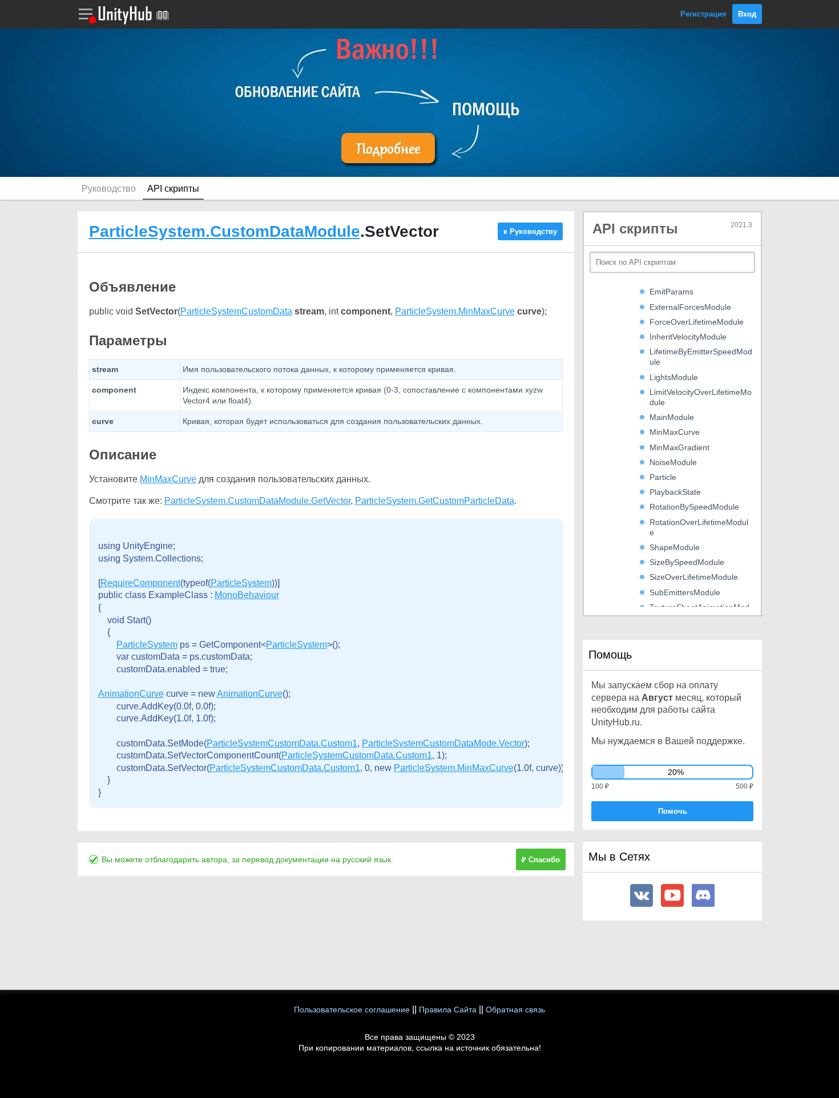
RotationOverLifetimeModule (699, 527)
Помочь (672, 811)
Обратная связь (515, 1009)
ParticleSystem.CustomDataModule (224, 231)
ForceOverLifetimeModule (697, 321)
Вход (747, 14)
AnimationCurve (131, 694)
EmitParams (671, 291)
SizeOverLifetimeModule (694, 577)
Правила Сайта (448, 1009)
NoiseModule (673, 462)
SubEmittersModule (685, 592)
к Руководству (530, 231)
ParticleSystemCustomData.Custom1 (282, 743)
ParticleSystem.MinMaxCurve (455, 311)
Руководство (109, 188)
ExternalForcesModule (690, 307)
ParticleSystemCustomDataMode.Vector (443, 743)
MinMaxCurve (168, 479)
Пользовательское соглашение (352, 1009)
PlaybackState (675, 491)
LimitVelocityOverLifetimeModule (701, 397)
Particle (663, 477)
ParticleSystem (241, 583)
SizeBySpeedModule (687, 562)
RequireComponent (140, 583)
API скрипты (173, 188)
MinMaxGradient (679, 447)
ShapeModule (675, 547)
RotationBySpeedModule (694, 506)
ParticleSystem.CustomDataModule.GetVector (257, 501)
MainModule (672, 417)
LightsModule (674, 377)
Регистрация (703, 14)
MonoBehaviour (247, 595)
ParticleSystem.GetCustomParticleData (434, 501)
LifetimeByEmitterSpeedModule (701, 356)
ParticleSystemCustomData (236, 311)
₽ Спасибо (541, 859)
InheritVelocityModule (688, 336)
